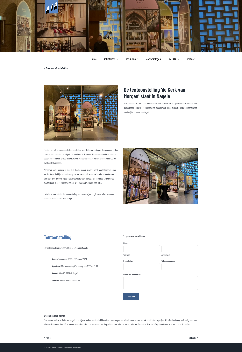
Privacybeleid (77, 348)
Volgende (192, 337)
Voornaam (126, 255)
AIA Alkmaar (52, 348)
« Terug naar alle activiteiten (56, 68)
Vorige (48, 337)
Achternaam (165, 255)
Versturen (131, 296)
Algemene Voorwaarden (64, 348)
